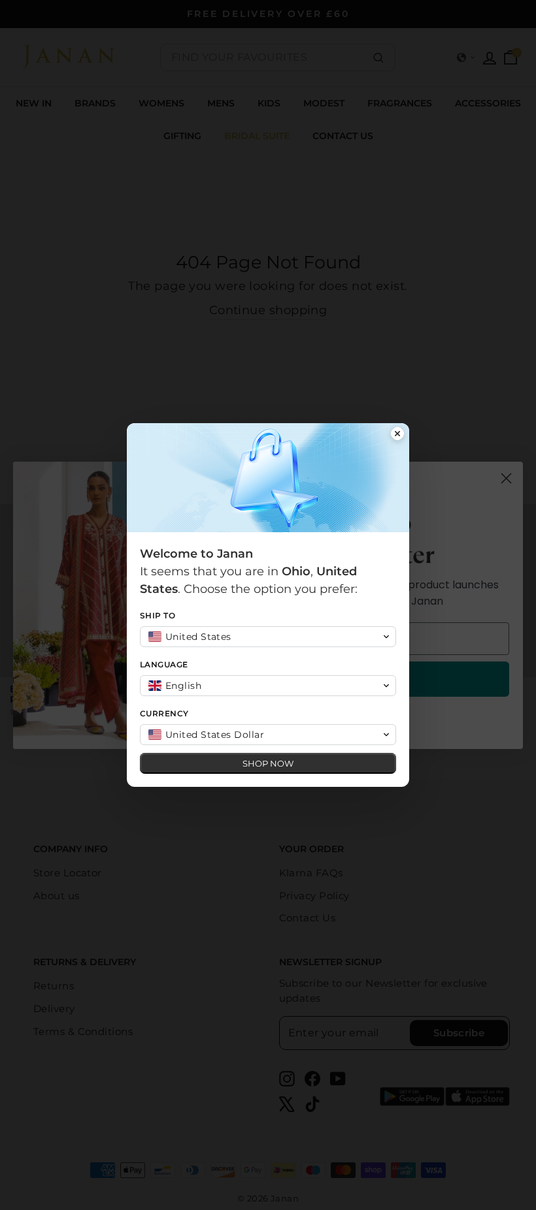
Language (164, 664)
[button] (268, 636)
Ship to (157, 615)
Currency (164, 713)
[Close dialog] (397, 435)
